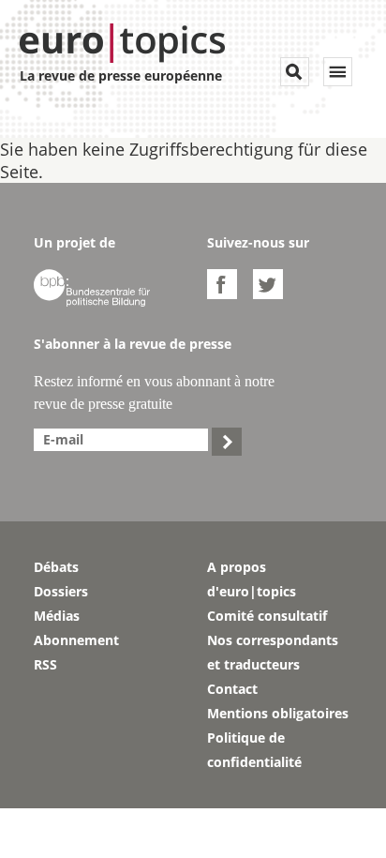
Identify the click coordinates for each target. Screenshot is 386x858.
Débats (56, 567)
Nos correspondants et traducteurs (272, 652)
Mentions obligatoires (278, 713)
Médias (57, 616)
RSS (45, 664)
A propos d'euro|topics (251, 579)
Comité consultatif (267, 616)
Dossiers (61, 591)
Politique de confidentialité (254, 750)
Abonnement (76, 640)
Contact (232, 689)
